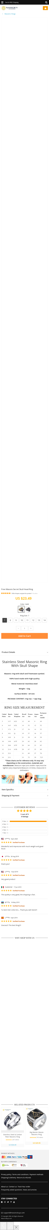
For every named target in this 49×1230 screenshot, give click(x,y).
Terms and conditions (20, 1174)
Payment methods (36, 1174)
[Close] (16, 1227)
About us (4, 1186)
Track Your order (24, 1186)
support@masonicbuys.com (14, 1213)
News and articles (30, 1190)
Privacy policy (6, 1174)
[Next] (10, 1226)
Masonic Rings (10, 14)
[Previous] (3, 1226)
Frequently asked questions (11, 1190)
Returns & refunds (24, 1177)
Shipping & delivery (8, 1177)
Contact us (13, 1186)
